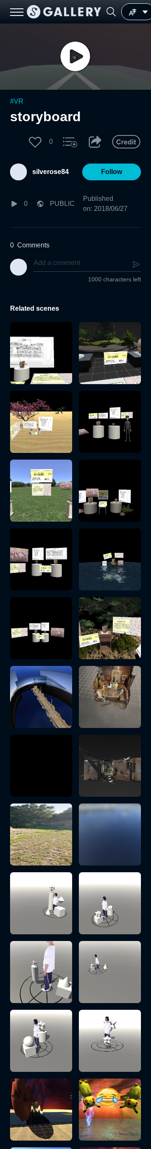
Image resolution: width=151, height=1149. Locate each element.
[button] (111, 11)
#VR (16, 101)
